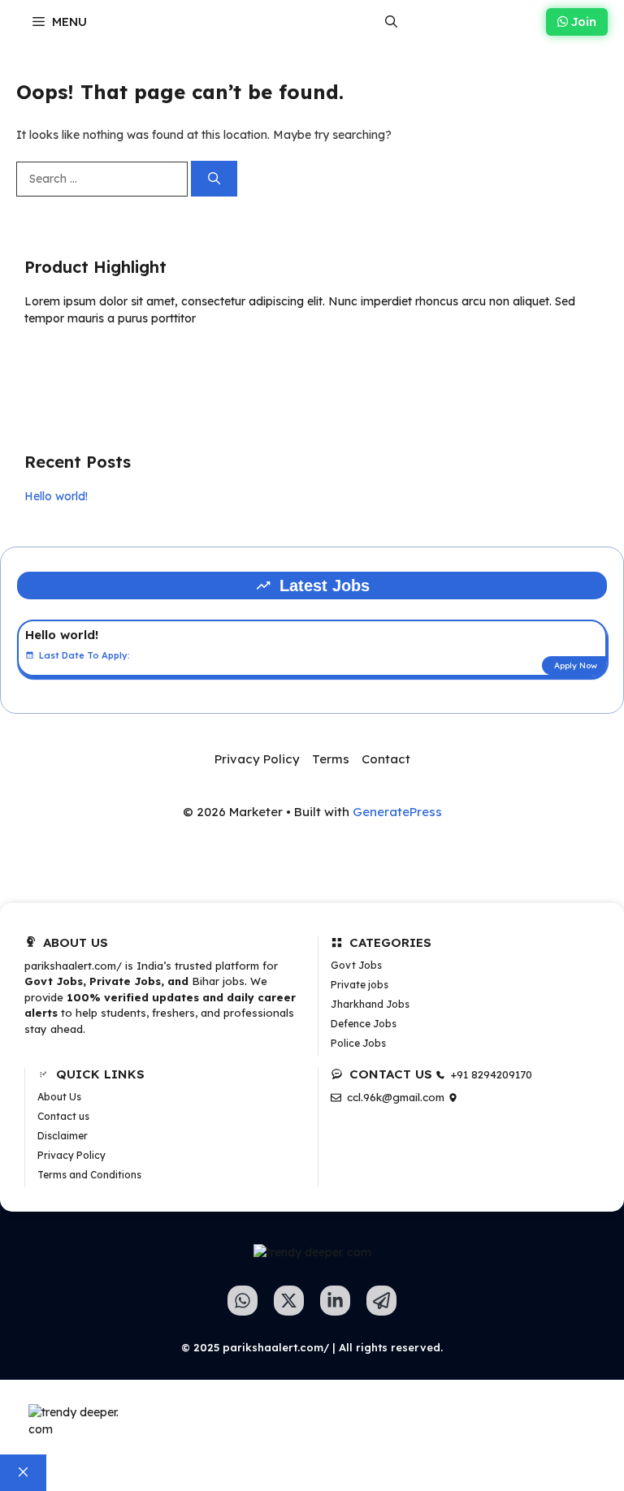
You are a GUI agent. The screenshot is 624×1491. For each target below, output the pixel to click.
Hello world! (56, 496)
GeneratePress (397, 811)
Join (582, 21)
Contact (386, 759)
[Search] (214, 179)
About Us (59, 1097)
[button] (391, 22)
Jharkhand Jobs (370, 1004)
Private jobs (359, 985)
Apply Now (575, 665)
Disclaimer (62, 1136)
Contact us (63, 1116)
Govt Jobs (356, 965)
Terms (330, 759)
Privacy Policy (257, 759)
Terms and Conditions (89, 1175)
